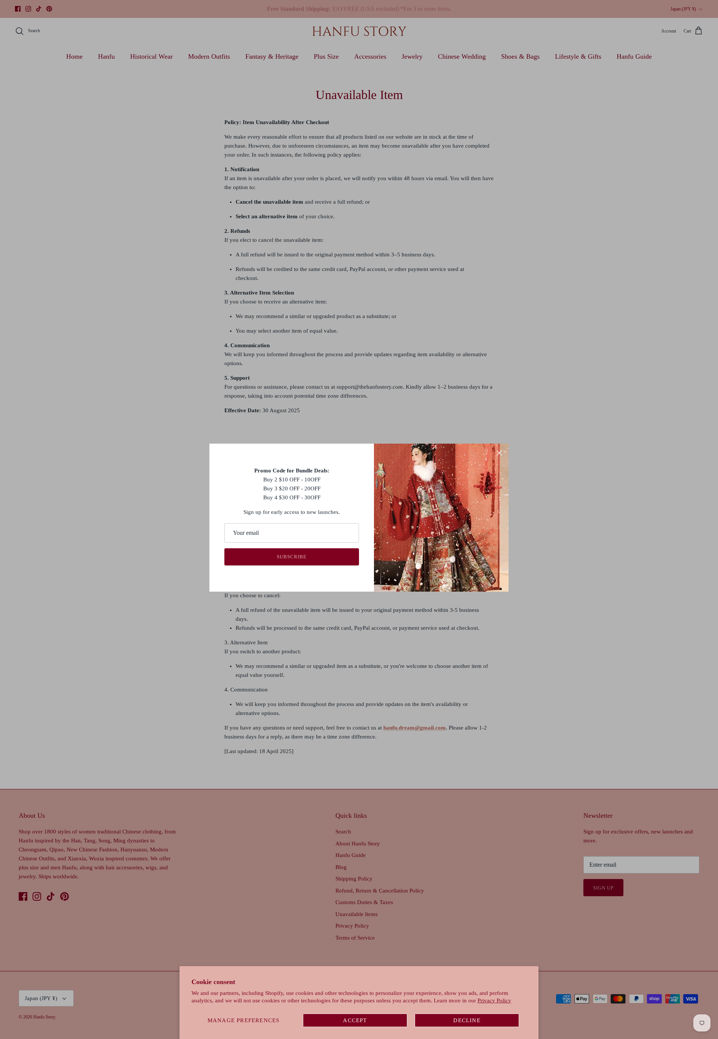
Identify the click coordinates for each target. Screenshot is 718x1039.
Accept (355, 1020)
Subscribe (292, 556)
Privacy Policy (494, 1000)
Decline (466, 1020)
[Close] (499, 453)
